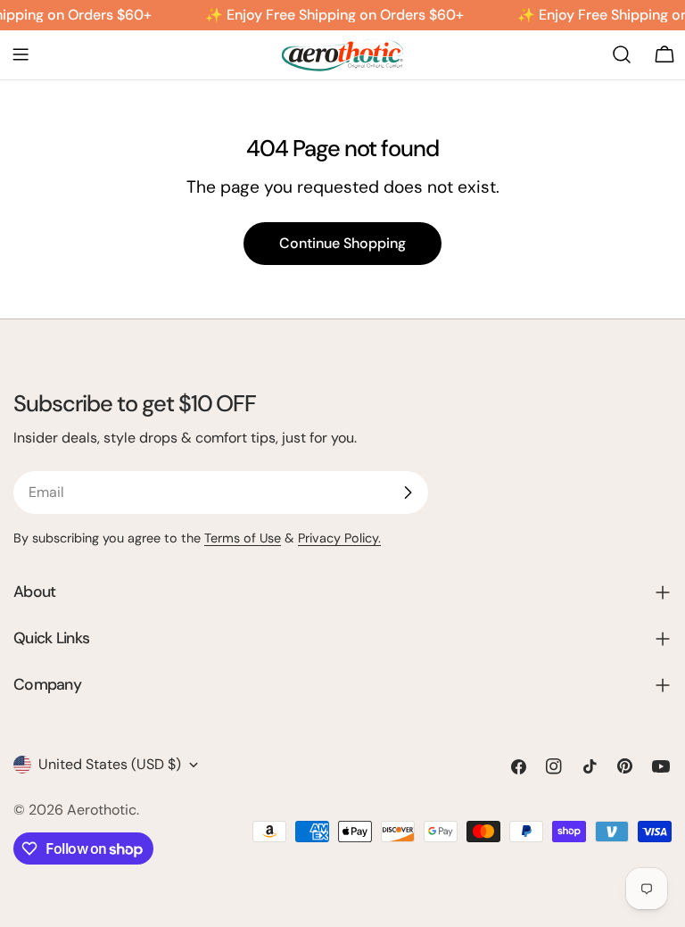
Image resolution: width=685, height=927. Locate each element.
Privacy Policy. (339, 538)
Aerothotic (101, 809)
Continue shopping (342, 243)
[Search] (622, 54)
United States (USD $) (109, 764)
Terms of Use (242, 538)
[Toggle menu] (20, 54)
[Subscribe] (407, 492)
